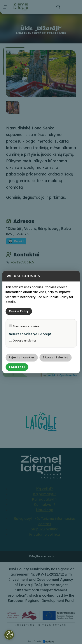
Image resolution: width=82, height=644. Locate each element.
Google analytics (24, 340)
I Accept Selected (55, 357)
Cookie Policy (19, 311)
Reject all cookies (22, 357)
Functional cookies (25, 326)
